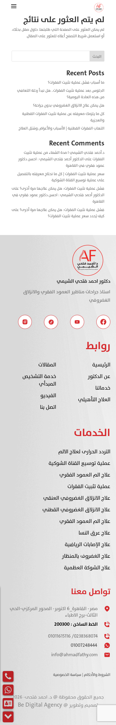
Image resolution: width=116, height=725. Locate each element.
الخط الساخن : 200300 (76, 624)
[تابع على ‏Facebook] (103, 322)
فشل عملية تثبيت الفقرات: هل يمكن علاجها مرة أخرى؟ (62, 188)
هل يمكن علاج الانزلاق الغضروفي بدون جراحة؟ (68, 105)
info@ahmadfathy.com (74, 655)
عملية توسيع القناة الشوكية (74, 180)
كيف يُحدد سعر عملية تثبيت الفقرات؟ (76, 216)
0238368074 (86, 636)
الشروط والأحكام (97, 675)
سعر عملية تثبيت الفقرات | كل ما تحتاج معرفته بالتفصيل (60, 174)
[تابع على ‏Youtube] (77, 322)
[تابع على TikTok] (51, 322)
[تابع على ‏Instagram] (25, 322)
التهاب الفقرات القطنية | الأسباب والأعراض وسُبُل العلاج (61, 128)
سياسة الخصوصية (67, 675)
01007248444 (84, 645)
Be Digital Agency (40, 705)
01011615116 (59, 636)
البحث (97, 56)
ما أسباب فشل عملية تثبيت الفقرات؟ (76, 82)
